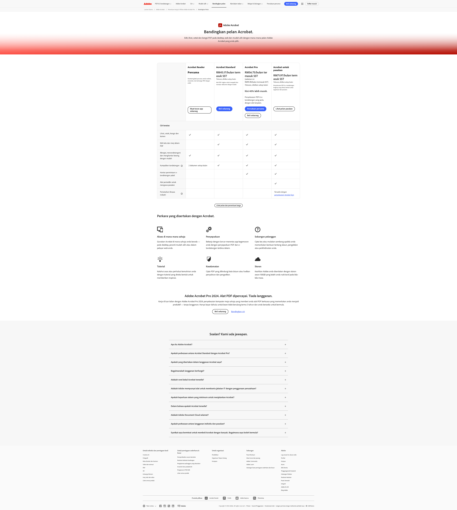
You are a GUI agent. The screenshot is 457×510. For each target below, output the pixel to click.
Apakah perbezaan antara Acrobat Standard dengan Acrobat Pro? (200, 353)
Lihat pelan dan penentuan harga (228, 205)
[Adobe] (148, 4)
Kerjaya (283, 461)
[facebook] (160, 506)
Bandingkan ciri (238, 311)
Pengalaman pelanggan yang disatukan (188, 463)
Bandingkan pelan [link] (219, 4)
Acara (282, 464)
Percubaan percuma (273, 4)
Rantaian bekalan (286, 477)
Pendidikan (215, 455)
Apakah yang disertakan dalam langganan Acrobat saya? (196, 362)
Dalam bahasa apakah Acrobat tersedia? (189, 406)
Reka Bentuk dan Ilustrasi (150, 461)
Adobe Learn (250, 464)
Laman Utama (148, 9)
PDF (144, 468)
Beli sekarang (291, 4)
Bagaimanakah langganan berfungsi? (187, 371)
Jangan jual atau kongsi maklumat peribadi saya (290, 506)
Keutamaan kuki (270, 506)
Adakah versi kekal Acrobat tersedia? (187, 379)
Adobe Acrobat (181, 4)
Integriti (283, 484)
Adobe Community (251, 461)
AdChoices (311, 506)
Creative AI (146, 455)
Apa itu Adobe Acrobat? (181, 344)
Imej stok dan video (148, 477)
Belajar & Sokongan (254, 4)
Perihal (283, 458)
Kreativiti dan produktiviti (184, 467)
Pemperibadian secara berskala (186, 457)
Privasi (248, 506)
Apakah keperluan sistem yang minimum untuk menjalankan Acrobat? (202, 397)
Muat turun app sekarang (196, 110)
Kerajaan (214, 461)
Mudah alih (202, 4)
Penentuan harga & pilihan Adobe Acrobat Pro (181, 9)
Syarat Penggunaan (257, 506)
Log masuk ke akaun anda (288, 455)
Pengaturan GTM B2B (183, 470)
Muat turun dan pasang (253, 458)
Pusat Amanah (285, 480)
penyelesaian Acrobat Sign (284, 195)
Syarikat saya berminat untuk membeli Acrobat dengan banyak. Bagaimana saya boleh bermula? (214, 432)
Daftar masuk (312, 4)
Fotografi (145, 458)
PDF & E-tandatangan (162, 4)
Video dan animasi (148, 464)
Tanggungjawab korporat (288, 471)
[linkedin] (173, 506)
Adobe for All (285, 487)
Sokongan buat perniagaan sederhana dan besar (260, 468)
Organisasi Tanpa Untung (219, 458)
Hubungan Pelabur (286, 474)
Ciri (191, 4)
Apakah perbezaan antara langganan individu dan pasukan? (198, 423)
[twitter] (169, 506)
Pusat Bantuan (250, 455)
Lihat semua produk (148, 480)
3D (143, 471)
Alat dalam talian (235, 4)
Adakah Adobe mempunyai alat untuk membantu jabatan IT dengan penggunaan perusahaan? (213, 388)
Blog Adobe (284, 490)
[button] (302, 4)
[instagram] (165, 506)
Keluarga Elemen (148, 474)
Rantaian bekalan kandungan (185, 460)
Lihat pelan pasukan (284, 109)
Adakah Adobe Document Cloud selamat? (190, 415)
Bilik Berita (284, 468)
